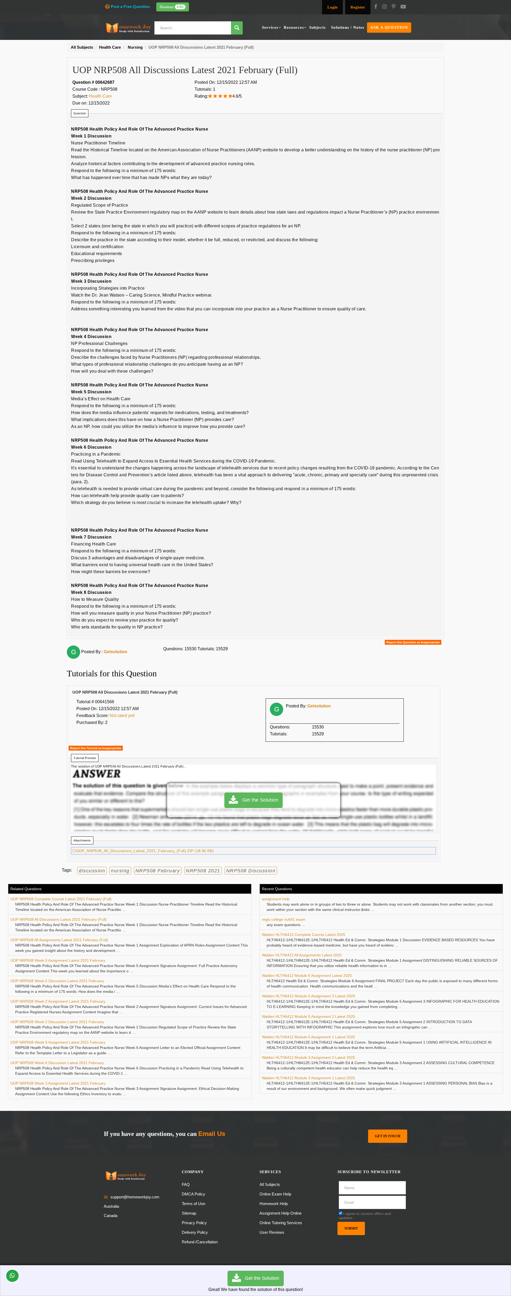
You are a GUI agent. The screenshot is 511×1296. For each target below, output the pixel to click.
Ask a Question (389, 27)
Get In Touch (387, 1136)
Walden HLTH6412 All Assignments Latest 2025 (302, 955)
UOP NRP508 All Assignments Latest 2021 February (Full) (59, 940)
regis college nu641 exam (283, 919)
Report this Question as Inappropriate (413, 642)
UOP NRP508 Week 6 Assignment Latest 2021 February (57, 1042)
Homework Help (273, 1203)
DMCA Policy (193, 1194)
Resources (294, 27)
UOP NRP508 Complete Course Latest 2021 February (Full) (61, 899)
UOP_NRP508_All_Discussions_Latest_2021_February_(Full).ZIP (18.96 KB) (145, 851)
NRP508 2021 (203, 870)
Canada (110, 1215)
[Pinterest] (393, 7)
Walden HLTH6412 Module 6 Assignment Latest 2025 (307, 975)
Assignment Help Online (280, 1213)
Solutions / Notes (347, 27)
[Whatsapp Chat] (12, 1276)
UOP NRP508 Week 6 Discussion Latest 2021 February (57, 1063)
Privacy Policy (194, 1222)
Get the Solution (258, 800)
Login (332, 7)
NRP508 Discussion (251, 870)
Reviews (172, 7)
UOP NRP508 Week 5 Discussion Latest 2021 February (57, 981)
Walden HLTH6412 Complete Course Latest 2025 (303, 934)
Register (358, 7)
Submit (351, 1228)
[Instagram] (384, 7)
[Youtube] (403, 7)
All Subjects (269, 1184)
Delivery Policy (195, 1232)
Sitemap (189, 1213)
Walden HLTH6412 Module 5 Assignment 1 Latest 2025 (308, 1037)
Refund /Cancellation (200, 1242)
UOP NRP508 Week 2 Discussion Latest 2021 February (57, 1022)
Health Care (100, 96)
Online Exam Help (275, 1194)
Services (270, 27)
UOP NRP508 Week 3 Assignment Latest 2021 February (57, 1083)
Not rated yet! (122, 715)
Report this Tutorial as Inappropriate (95, 748)
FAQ (186, 1184)
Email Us (211, 1133)
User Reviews (271, 1232)
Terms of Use (193, 1203)
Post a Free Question (130, 6)
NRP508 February (157, 870)
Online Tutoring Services (280, 1222)
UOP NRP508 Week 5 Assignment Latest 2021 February (57, 960)
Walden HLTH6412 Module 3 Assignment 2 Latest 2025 (308, 1057)
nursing (120, 870)
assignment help (276, 899)
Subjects (317, 27)
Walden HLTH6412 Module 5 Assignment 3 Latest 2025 (308, 996)
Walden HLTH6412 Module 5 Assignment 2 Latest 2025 (308, 1016)
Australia (111, 1206)
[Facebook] (375, 7)
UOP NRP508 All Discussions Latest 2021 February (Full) (58, 919)
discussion (92, 870)
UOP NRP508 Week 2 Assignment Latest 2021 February (57, 1001)
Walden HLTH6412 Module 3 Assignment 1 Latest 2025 (308, 1078)
